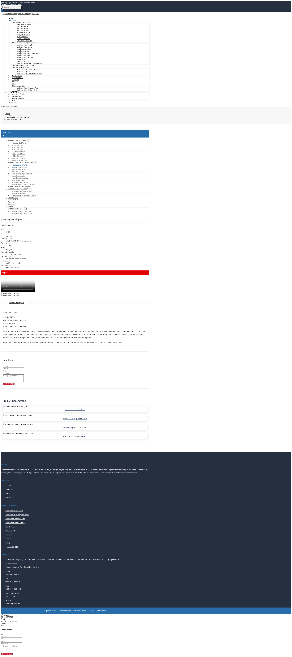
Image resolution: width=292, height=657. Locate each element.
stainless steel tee (23, 51)
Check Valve (17, 76)
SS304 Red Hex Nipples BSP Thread (75, 419)
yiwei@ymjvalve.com (9, 3)
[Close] (2, 634)
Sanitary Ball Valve (24, 24)
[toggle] (2, 14)
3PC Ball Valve (22, 30)
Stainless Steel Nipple (25, 45)
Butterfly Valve (17, 78)
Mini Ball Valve (22, 37)
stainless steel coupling (25, 57)
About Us (14, 92)
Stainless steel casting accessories (24, 43)
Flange (14, 84)
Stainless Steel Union (24, 47)
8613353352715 (7, 617)
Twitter (11, 5)
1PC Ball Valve (22, 26)
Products (14, 20)
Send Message (9, 384)
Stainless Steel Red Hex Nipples (75, 410)
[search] (2, 10)
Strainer (15, 82)
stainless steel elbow (24, 49)
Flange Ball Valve (23, 35)
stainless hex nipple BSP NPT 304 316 (75, 427)
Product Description (16, 303)
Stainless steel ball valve (17, 140)
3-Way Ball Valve (23, 33)
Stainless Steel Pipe (19, 86)
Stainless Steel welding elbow (27, 69)
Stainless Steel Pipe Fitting (21, 67)
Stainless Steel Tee (23, 72)
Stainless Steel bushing (25, 61)
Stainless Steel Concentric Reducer (29, 74)
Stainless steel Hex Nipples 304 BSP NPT (75, 436)
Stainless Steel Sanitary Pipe (27, 90)
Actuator (15, 80)
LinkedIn (17, 5)
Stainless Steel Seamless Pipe (27, 88)
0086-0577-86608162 (27, 3)
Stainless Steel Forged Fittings (23, 65)
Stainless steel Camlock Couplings (29, 63)
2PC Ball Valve (22, 28)
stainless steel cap (23, 59)
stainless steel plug (23, 55)
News (7, 494)
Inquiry (5, 273)
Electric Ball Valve (23, 39)
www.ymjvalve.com (12, 604)
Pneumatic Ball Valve (24, 41)
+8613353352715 (11, 596)
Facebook (4, 5)
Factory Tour (17, 96)
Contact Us (15, 102)
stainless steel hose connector (27, 53)
